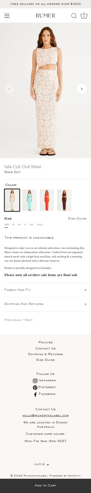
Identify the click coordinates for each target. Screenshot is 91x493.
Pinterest (46, 387)
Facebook (47, 394)
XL (31, 224)
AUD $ (39, 464)
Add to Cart (45, 485)
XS (6, 224)
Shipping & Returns (45, 354)
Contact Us (45, 348)
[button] (9, 89)
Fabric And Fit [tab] (17, 290)
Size (45, 218)
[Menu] (7, 16)
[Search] (74, 16)
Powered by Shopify (65, 476)
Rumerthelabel (35, 476)
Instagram (46, 380)
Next (29, 320)
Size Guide (77, 218)
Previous (13, 320)
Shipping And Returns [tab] (24, 304)
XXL (40, 224)
